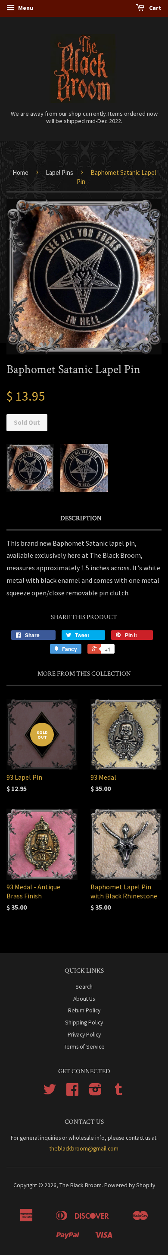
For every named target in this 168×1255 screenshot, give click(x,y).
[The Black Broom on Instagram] (95, 1092)
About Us (84, 998)
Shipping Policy (84, 1022)
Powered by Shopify (129, 1185)
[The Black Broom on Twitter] (49, 1092)
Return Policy (84, 1010)
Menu (25, 8)
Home (20, 172)
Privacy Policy (84, 1034)
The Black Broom (80, 1185)
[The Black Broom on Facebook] (72, 1092)
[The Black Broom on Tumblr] (118, 1092)
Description (81, 518)
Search (84, 986)
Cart (155, 8)
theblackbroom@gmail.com (84, 1148)
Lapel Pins (59, 172)
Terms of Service (84, 1046)
